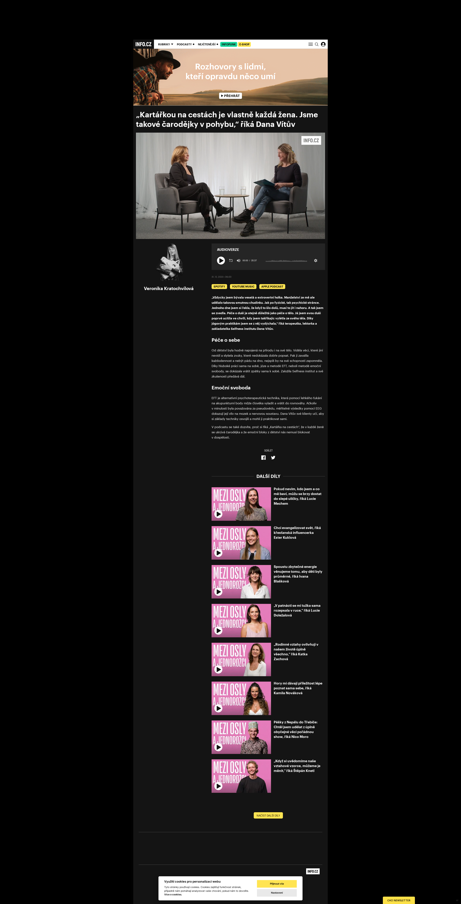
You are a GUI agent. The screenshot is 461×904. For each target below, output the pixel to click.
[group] (239, 261)
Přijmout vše (277, 883)
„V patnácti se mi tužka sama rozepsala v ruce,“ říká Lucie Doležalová (297, 610)
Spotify (219, 286)
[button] (221, 261)
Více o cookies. (173, 894)
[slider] (286, 261)
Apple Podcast (272, 286)
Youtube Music (243, 286)
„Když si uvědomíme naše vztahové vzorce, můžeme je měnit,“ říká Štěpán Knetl (297, 766)
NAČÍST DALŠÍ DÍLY (268, 815)
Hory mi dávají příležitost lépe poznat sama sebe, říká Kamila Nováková (298, 688)
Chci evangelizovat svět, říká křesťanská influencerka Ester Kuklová (297, 532)
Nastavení (277, 892)
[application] (230, 186)
